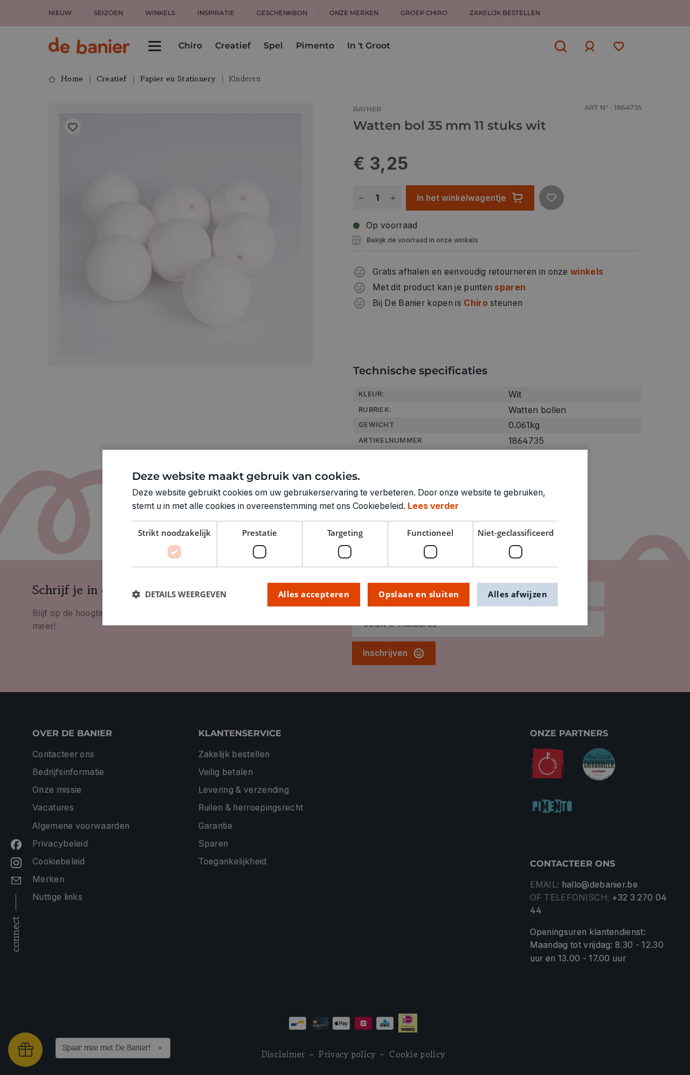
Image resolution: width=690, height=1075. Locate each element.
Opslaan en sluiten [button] (418, 594)
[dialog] (345, 537)
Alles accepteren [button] (313, 594)
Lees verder (433, 506)
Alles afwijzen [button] (517, 594)
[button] (179, 594)
